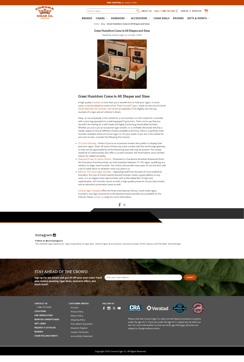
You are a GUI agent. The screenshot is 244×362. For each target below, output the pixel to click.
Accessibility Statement (82, 336)
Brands (87, 18)
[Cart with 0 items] (206, 11)
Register (196, 11)
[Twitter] (124, 205)
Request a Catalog (45, 327)
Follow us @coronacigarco (49, 240)
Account (74, 307)
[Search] (138, 11)
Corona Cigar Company (89, 190)
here (182, 325)
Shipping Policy (78, 319)
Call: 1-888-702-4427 (164, 11)
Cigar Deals (161, 18)
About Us (146, 11)
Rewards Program (79, 328)
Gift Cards (40, 323)
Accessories (139, 18)
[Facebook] (119, 205)
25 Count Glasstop (87, 143)
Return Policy (77, 315)
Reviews (178, 18)
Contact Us (40, 303)
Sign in (184, 11)
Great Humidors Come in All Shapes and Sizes (122, 30)
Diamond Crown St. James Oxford (94, 159)
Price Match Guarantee (81, 324)
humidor (96, 102)
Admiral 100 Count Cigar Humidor (94, 171)
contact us (99, 197)
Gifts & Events (197, 18)
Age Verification (43, 315)
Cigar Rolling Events (46, 335)
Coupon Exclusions (80, 332)
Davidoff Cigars (130, 105)
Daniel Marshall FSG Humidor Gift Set (96, 108)
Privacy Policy (77, 311)
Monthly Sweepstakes (46, 319)
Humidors (118, 18)
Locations (40, 311)
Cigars (100, 18)
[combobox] (113, 10)
